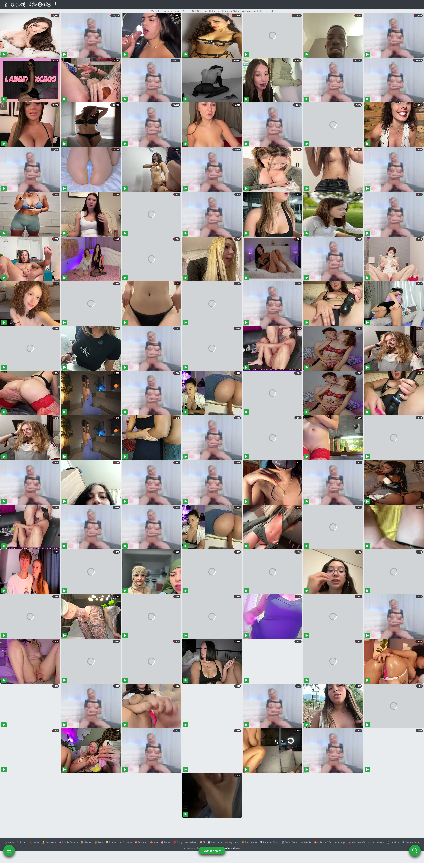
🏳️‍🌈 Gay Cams (232, 842)
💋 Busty (177, 842)
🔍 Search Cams (410, 842)
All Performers (227, 848)
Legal (237, 848)
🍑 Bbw (154, 842)
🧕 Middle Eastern (68, 842)
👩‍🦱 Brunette (125, 842)
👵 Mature (86, 842)
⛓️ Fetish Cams (289, 842)
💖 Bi (202, 842)
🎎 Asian (9, 842)
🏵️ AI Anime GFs (322, 842)
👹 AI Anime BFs (356, 842)
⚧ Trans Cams (249, 842)
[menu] (9, 850)
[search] (415, 850)
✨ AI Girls (305, 842)
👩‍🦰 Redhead (141, 842)
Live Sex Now (212, 850)
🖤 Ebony (22, 842)
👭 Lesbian (191, 842)
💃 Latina (34, 842)
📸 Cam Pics (393, 842)
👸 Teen (98, 842)
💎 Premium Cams (269, 842)
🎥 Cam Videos (376, 842)
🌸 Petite (165, 842)
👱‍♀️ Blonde (111, 842)
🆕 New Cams (215, 842)
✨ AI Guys (339, 842)
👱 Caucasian (49, 842)
